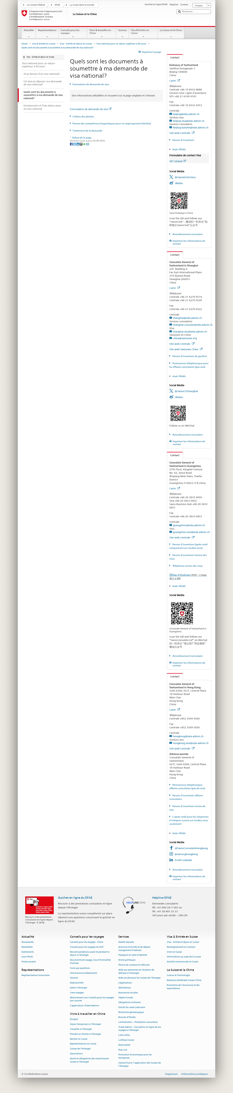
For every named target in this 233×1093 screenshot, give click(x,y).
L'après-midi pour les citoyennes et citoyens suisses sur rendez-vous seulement (189, 820)
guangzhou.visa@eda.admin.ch (191, 532)
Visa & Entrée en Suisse (140, 31)
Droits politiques (126, 960)
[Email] (87, 144)
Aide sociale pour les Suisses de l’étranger (139, 978)
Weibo (179, 183)
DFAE (57, 5)
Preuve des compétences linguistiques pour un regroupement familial (111, 123)
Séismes (74, 978)
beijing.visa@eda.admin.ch (188, 120)
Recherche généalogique (131, 1012)
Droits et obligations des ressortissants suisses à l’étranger (89, 1060)
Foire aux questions (80, 968)
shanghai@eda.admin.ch (187, 318)
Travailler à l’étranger (81, 1029)
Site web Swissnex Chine (184, 349)
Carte (172, 80)
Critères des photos (83, 116)
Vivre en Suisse (174, 952)
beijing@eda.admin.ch (186, 114)
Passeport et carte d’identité (132, 955)
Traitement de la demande (87, 130)
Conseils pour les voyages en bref (86, 947)
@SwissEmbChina (185, 177)
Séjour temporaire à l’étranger (85, 1024)
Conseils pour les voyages (70, 31)
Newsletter (27, 947)
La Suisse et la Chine (171, 30)
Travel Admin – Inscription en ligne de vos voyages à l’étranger (139, 1029)
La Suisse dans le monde (82, 5)
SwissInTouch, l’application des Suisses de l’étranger (139, 1064)
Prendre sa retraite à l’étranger (85, 1034)
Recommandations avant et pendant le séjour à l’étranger (90, 953)
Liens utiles (124, 1035)
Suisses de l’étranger (80, 1048)
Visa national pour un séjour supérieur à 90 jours (121, 43)
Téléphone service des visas (187, 565)
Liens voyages (77, 992)
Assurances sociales (128, 992)
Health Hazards (126, 942)
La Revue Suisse (126, 1040)
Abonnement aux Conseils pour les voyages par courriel (92, 999)
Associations (76, 1053)
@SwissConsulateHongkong (191, 848)
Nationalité (124, 1045)
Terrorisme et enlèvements (83, 973)
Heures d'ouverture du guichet (189, 356)
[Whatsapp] (84, 144)
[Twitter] (74, 144)
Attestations (124, 987)
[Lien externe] (179, 200)
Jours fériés (179, 149)
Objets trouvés (125, 997)
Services (122, 30)
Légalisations (125, 982)
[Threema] (81, 144)
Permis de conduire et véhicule (134, 965)
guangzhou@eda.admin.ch (189, 525)
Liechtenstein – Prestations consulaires (138, 1022)
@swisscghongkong (186, 854)
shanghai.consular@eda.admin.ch (193, 324)
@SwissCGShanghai (186, 391)
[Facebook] (71, 144)
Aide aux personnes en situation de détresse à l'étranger (136, 971)
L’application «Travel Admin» (84, 1005)
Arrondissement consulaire (187, 234)
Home (24, 43)
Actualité (29, 30)
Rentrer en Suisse (78, 1039)
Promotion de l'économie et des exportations (183, 987)
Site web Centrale (180, 133)
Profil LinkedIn (183, 860)
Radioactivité (76, 982)
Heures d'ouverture (183, 140)
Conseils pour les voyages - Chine (86, 942)
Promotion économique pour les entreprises (135, 1056)
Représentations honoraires (35, 975)
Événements (27, 952)
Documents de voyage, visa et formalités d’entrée (90, 961)
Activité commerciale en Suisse (182, 961)
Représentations (47, 30)
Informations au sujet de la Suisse (184, 957)
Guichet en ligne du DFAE (75, 897)
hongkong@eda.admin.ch (188, 736)
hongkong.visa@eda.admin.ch (190, 743)
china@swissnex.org (185, 338)
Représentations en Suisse (83, 1044)
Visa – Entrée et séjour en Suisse (76, 43)
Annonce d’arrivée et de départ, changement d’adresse (134, 948)
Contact (173, 57)
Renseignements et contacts (181, 947)
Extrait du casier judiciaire (131, 1007)
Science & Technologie (178, 975)
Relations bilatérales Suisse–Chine (184, 980)
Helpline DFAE (162, 897)
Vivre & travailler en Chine (100, 31)
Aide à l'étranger (78, 987)
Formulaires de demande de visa (90, 84)
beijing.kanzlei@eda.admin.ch (190, 127)
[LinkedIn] (78, 144)
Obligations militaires (129, 1002)
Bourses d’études (127, 1017)
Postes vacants (28, 961)
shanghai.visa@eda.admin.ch (190, 331)
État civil (122, 1050)
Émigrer (74, 1019)
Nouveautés (27, 942)
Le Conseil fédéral (36, 5)
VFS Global (175, 161)
